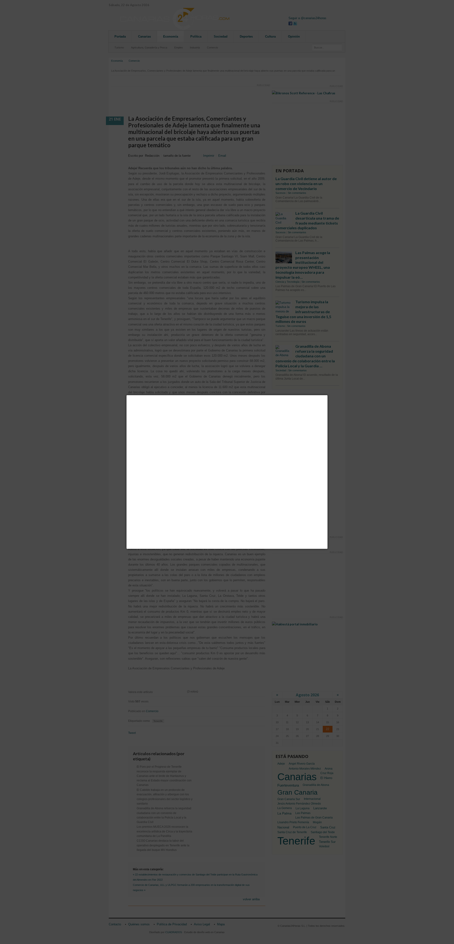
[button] (327, 395)
